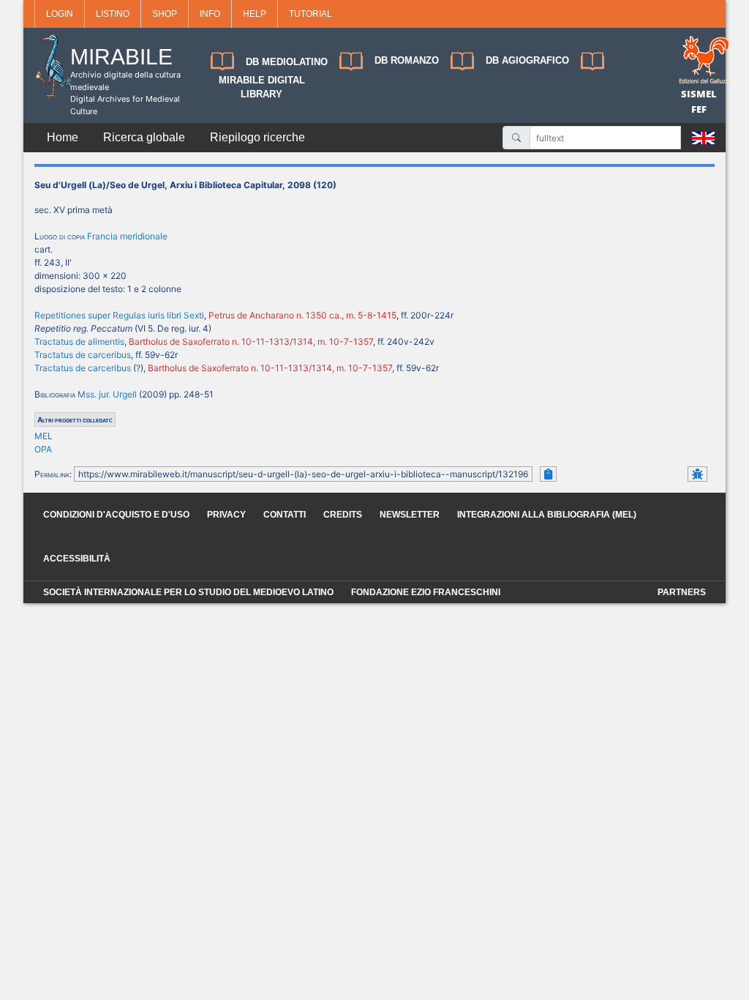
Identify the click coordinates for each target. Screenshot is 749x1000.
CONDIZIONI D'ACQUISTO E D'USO (116, 515)
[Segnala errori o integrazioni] (697, 474)
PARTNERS (682, 592)
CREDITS (342, 515)
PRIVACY (226, 515)
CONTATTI (284, 515)
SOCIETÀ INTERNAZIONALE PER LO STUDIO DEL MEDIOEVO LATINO (188, 592)
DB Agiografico (527, 60)
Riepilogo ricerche (257, 137)
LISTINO (112, 14)
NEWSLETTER (410, 515)
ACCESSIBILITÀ (76, 558)
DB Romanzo (406, 60)
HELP (254, 14)
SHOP (164, 14)
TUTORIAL (310, 14)
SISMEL (699, 93)
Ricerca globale (144, 137)
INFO (210, 14)
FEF (699, 109)
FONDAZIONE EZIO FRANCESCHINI (425, 592)
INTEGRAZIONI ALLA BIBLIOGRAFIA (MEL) (546, 515)
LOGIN (59, 14)
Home (62, 137)
